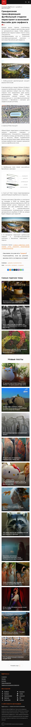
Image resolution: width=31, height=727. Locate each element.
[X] (14, 270)
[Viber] (19, 270)
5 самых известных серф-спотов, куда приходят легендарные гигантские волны (15, 246)
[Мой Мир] (12, 270)
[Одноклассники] (10, 270)
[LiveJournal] (16, 270)
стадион (20, 265)
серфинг (14, 265)
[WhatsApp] (21, 270)
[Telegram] (23, 270)
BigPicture (11, 7)
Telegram (23, 253)
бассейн (8, 265)
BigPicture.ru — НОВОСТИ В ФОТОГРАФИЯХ (13, 706)
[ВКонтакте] (8, 270)
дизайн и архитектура (15, 263)
